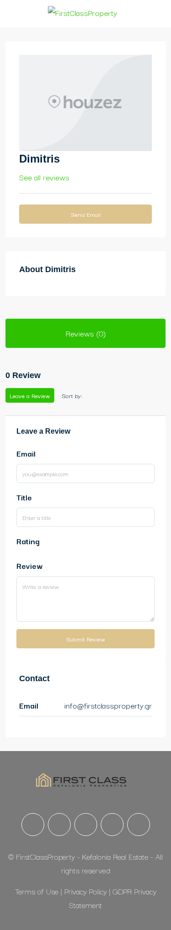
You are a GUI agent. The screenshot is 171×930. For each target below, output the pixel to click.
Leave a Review (30, 395)
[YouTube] (112, 824)
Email (26, 453)
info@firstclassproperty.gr (108, 705)
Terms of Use (38, 891)
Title (24, 497)
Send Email (86, 214)
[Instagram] (59, 824)
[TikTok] (138, 824)
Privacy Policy (86, 891)
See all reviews (44, 177)
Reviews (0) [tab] (86, 333)
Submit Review (85, 638)
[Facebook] (32, 824)
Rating (28, 541)
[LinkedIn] (85, 824)
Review (29, 565)
